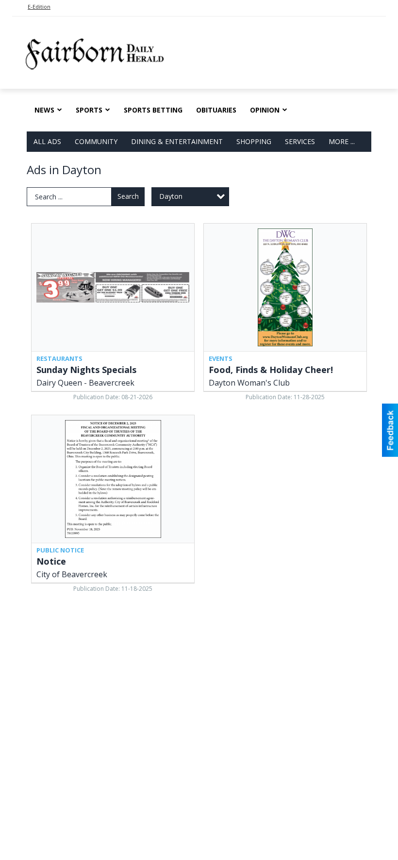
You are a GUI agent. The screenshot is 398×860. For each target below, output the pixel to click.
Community (96, 141)
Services (300, 141)
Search (128, 196)
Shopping (253, 141)
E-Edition (39, 6)
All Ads (47, 141)
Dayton (170, 196)
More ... (342, 141)
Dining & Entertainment (177, 141)
